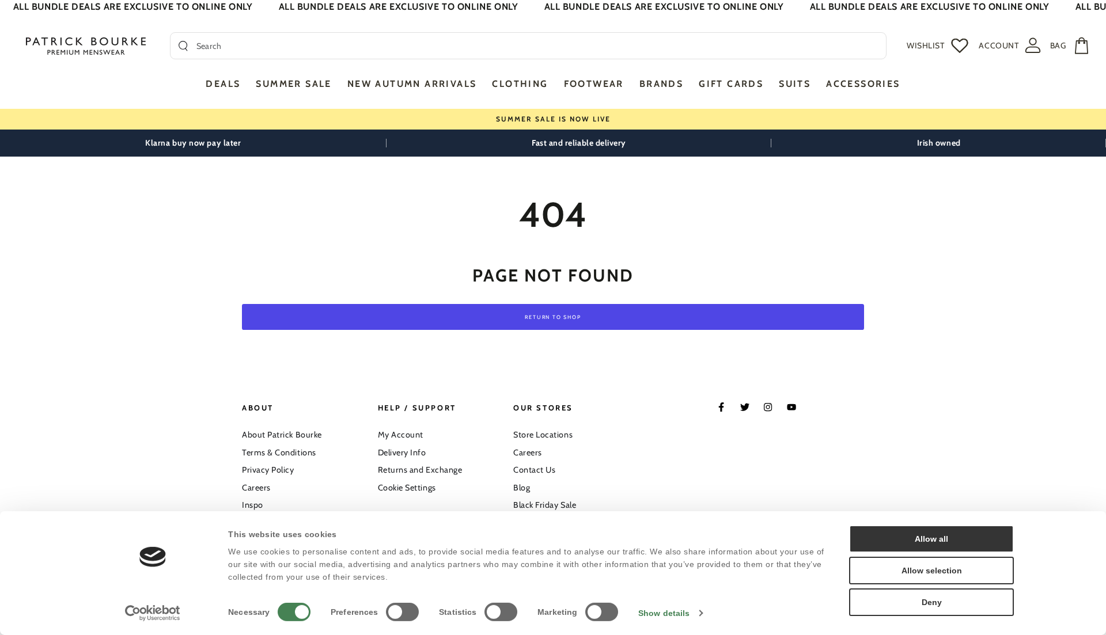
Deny (932, 602)
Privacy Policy (268, 470)
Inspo (252, 505)
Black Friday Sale (544, 505)
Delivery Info (402, 452)
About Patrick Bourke (282, 434)
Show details (664, 613)
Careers (256, 487)
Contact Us (534, 470)
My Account (400, 434)
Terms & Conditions (279, 452)
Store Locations (543, 434)
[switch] (402, 612)
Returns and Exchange (420, 470)
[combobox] (537, 46)
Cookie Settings (407, 487)
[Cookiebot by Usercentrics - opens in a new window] (153, 613)
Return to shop (553, 317)
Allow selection (932, 570)
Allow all (931, 538)
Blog (521, 487)
